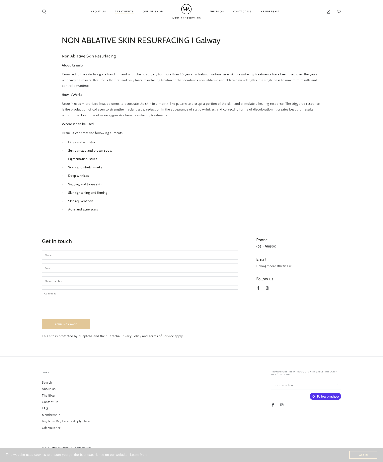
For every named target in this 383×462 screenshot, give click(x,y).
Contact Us (50, 402)
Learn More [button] (138, 454)
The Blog (48, 395)
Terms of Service (161, 336)
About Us (49, 389)
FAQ (45, 408)
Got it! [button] (363, 454)
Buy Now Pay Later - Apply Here (66, 421)
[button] (44, 11)
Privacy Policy (131, 336)
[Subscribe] (339, 385)
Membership (51, 415)
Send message (66, 324)
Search (47, 382)
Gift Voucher (51, 428)
